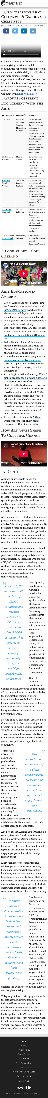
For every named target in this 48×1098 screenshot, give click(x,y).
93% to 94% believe (15, 309)
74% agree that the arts (17, 320)
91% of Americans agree (17, 302)
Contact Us (24, 1080)
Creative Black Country (6, 183)
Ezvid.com (24, 1067)
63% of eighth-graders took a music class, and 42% (25, 378)
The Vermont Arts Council (8, 237)
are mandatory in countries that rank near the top (24, 360)
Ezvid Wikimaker (27, 93)
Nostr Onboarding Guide (24, 1071)
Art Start (6, 120)
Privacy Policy (24, 1049)
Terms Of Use (24, 1054)
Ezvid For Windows (24, 1063)
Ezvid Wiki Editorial (19, 25)
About (24, 1045)
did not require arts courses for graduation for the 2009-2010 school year (25, 335)
